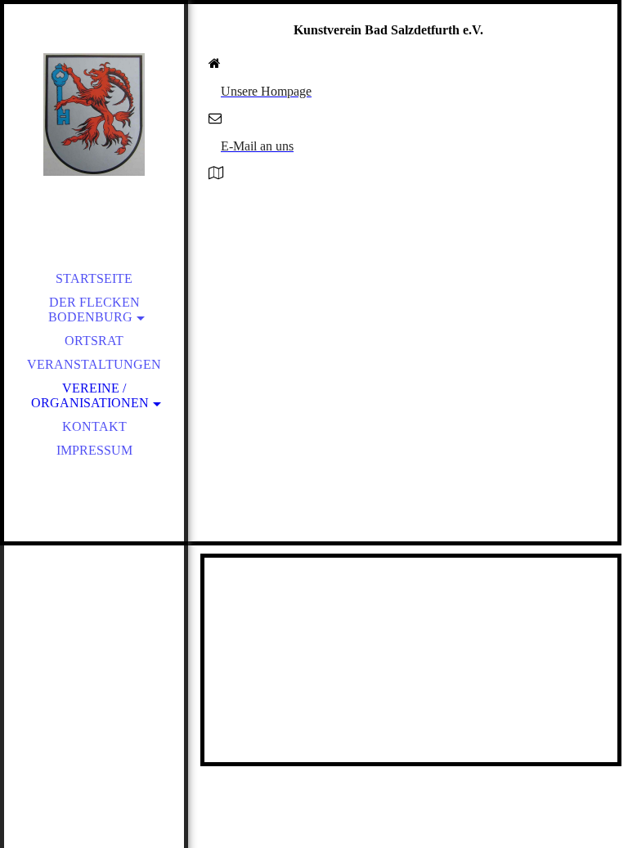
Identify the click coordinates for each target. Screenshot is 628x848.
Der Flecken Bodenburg (94, 309)
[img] (94, 114)
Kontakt (94, 426)
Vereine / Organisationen (90, 395)
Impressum (94, 450)
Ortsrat (94, 341)
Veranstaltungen (94, 364)
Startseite (94, 278)
